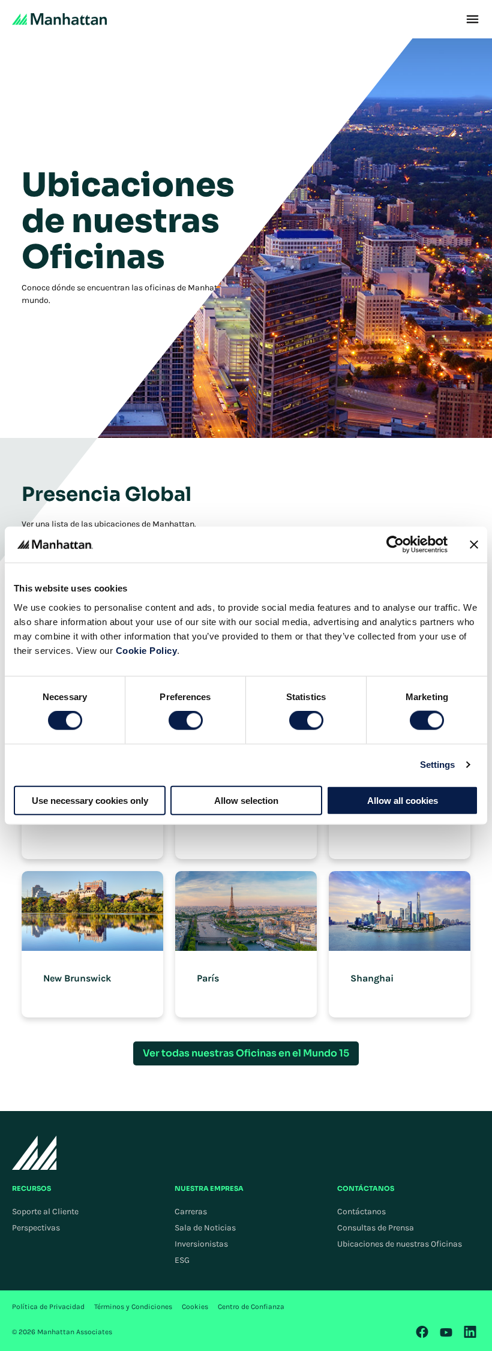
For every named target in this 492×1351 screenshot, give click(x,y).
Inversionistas (201, 1244)
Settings (437, 764)
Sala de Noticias (205, 1228)
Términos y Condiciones (133, 1306)
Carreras (191, 1211)
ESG (182, 1260)
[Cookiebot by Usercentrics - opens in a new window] (395, 545)
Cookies (195, 1306)
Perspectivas (36, 1228)
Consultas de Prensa (375, 1228)
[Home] (59, 19)
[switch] (186, 720)
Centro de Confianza (251, 1306)
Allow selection (246, 800)
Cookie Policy (147, 650)
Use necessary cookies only (90, 800)
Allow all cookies (402, 800)
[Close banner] (474, 545)
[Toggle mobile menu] (472, 19)
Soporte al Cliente (45, 1211)
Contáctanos (361, 1211)
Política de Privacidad (48, 1306)
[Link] (422, 1331)
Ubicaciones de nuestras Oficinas (399, 1244)
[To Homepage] (34, 1152)
